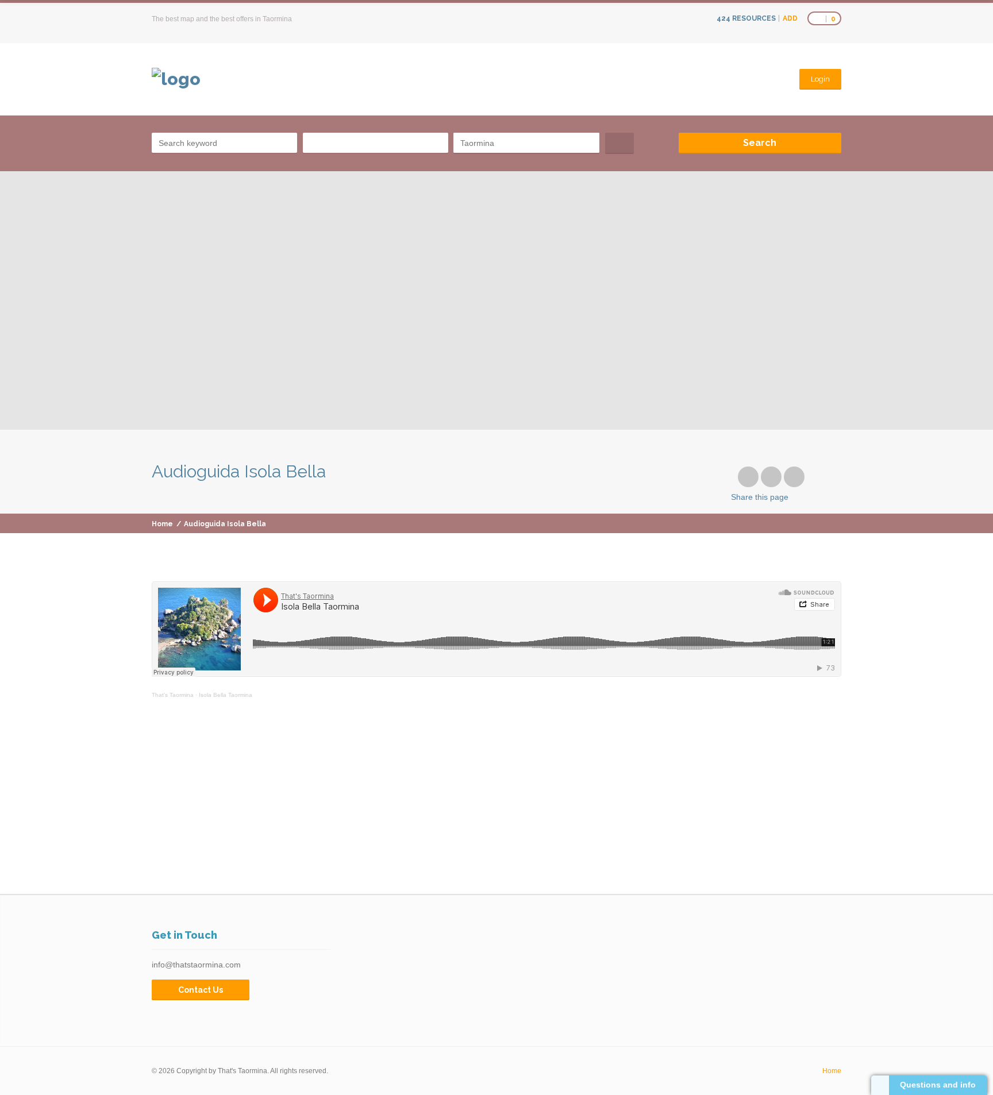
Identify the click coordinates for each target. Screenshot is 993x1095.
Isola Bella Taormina (225, 695)
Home (162, 524)
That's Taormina (173, 695)
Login (820, 79)
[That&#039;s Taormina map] (176, 79)
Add (790, 18)
